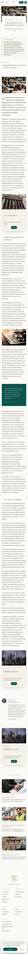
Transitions (5, 901)
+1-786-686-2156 (6, 921)
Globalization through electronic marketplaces (14, 65)
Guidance (4, 914)
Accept (10, 949)
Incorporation (5, 891)
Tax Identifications (19, 891)
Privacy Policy (17, 945)
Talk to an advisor (11, 11)
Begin (21, 2)
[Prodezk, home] (14, 2)
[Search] (6, 2)
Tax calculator (5, 911)
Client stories (18, 911)
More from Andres (12, 719)
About (16, 909)
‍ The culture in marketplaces (10, 67)
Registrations (5, 899)
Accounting (18, 896)
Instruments (5, 894)
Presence (4, 896)
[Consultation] (25, 2)
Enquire (17, 914)
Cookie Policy (8, 945)
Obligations (18, 894)
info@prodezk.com (7, 924)
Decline (21, 949)
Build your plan (21, 11)
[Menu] (2, 2)
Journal (4, 909)
